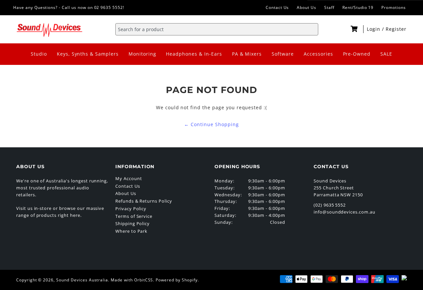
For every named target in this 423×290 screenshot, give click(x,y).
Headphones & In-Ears (194, 54)
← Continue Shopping (211, 124)
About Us (306, 7)
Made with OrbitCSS (132, 280)
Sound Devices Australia (82, 280)
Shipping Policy (132, 223)
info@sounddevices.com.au (344, 212)
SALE (386, 54)
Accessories (318, 54)
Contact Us (277, 7)
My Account (128, 178)
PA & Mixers (247, 54)
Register (396, 29)
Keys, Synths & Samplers (88, 54)
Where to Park (131, 231)
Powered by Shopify (176, 280)
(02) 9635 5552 (330, 205)
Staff (329, 7)
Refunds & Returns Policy (143, 201)
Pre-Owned (357, 54)
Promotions (393, 7)
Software (283, 54)
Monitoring (142, 54)
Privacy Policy (130, 209)
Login (374, 29)
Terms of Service (133, 216)
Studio (39, 54)
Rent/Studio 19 (357, 7)
